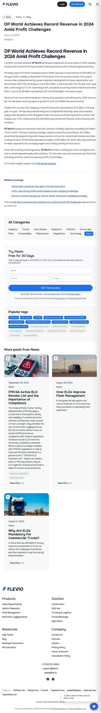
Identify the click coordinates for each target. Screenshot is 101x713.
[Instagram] (53, 679)
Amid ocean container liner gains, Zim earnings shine (38, 186)
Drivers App (85, 229)
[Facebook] (47, 679)
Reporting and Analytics (57, 331)
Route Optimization (77, 331)
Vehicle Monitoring (60, 326)
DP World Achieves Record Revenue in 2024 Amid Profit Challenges (47, 202)
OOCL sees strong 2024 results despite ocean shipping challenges (45, 191)
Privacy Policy (74, 294)
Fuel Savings (15, 335)
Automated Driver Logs (40, 326)
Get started (77, 4)
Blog (28, 17)
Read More (15, 483)
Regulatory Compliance (34, 331)
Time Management (78, 326)
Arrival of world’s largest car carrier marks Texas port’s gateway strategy (49, 195)
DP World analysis (46, 163)
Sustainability (24, 233)
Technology (75, 233)
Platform (71, 229)
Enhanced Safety (30, 335)
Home (19, 17)
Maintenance (42, 233)
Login (62, 4)
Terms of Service (75, 298)
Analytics (12, 229)
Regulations (59, 233)
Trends (25, 229)
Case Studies (40, 229)
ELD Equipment (15, 331)
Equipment (56, 229)
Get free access (50, 287)
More (11, 233)
